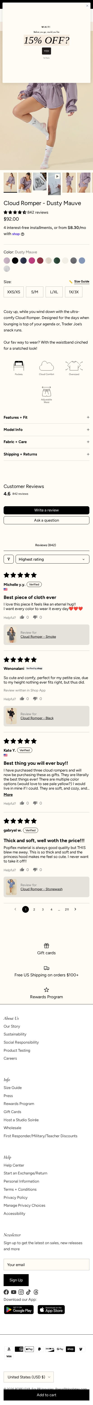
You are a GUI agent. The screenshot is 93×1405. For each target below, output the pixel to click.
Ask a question (46, 520)
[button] (15, 212)
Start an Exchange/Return (25, 1173)
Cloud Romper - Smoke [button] (38, 637)
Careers (10, 1058)
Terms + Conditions (20, 1189)
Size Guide (13, 1087)
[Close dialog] (87, 6)
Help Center (14, 1165)
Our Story (12, 1026)
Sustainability (15, 1034)
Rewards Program (19, 1103)
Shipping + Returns (20, 454)
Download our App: (20, 1299)
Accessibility (14, 1213)
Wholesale (12, 1127)
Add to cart (46, 1395)
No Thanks (46, 58)
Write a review (46, 510)
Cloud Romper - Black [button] (37, 718)
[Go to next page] (76, 909)
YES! (46, 51)
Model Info (13, 429)
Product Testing (17, 1050)
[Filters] (9, 559)
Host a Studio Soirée (21, 1120)
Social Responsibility (21, 1042)
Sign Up (16, 1280)
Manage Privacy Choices (24, 1205)
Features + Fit (16, 417)
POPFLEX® (22, 1389)
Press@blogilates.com (71, 1389)
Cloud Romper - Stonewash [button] (42, 889)
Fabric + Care (15, 441)
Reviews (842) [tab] (45, 545)
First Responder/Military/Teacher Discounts (40, 1136)
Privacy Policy (16, 1197)
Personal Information (21, 1181)
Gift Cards (12, 1111)
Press (8, 1095)
